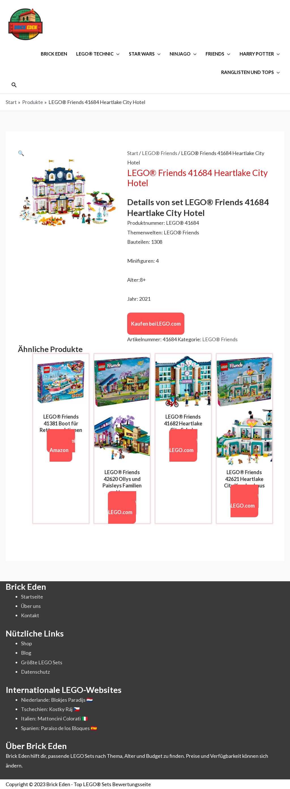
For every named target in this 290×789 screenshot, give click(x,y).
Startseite (32, 596)
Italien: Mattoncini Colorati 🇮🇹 (54, 718)
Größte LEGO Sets (41, 662)
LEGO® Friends (159, 153)
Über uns (31, 606)
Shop (26, 643)
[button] (14, 85)
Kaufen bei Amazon (62, 445)
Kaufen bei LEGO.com (156, 324)
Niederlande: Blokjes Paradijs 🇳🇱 (57, 700)
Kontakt (30, 615)
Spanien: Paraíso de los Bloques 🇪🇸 (59, 728)
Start (132, 153)
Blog (26, 653)
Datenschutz (35, 672)
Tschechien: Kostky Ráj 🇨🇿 (50, 709)
